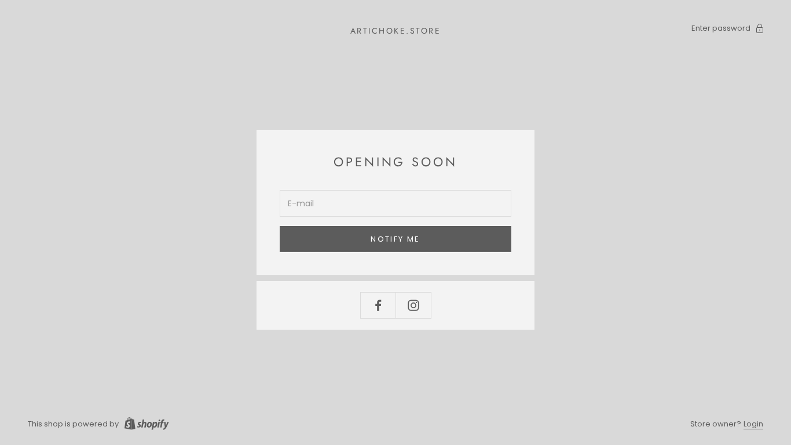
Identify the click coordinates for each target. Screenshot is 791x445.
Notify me (395, 239)
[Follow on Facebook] (378, 305)
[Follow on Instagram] (413, 305)
